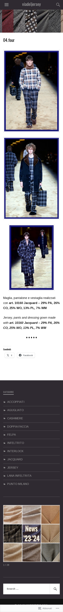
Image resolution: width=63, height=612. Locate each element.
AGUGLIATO (15, 410)
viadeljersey (31, 4)
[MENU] (6, 4)
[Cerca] (54, 4)
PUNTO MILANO (18, 484)
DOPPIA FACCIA (18, 426)
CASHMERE (15, 418)
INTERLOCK (15, 451)
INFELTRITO (15, 443)
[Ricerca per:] (31, 589)
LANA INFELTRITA (19, 475)
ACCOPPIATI (15, 402)
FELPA (11, 434)
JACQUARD (15, 459)
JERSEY (12, 467)
